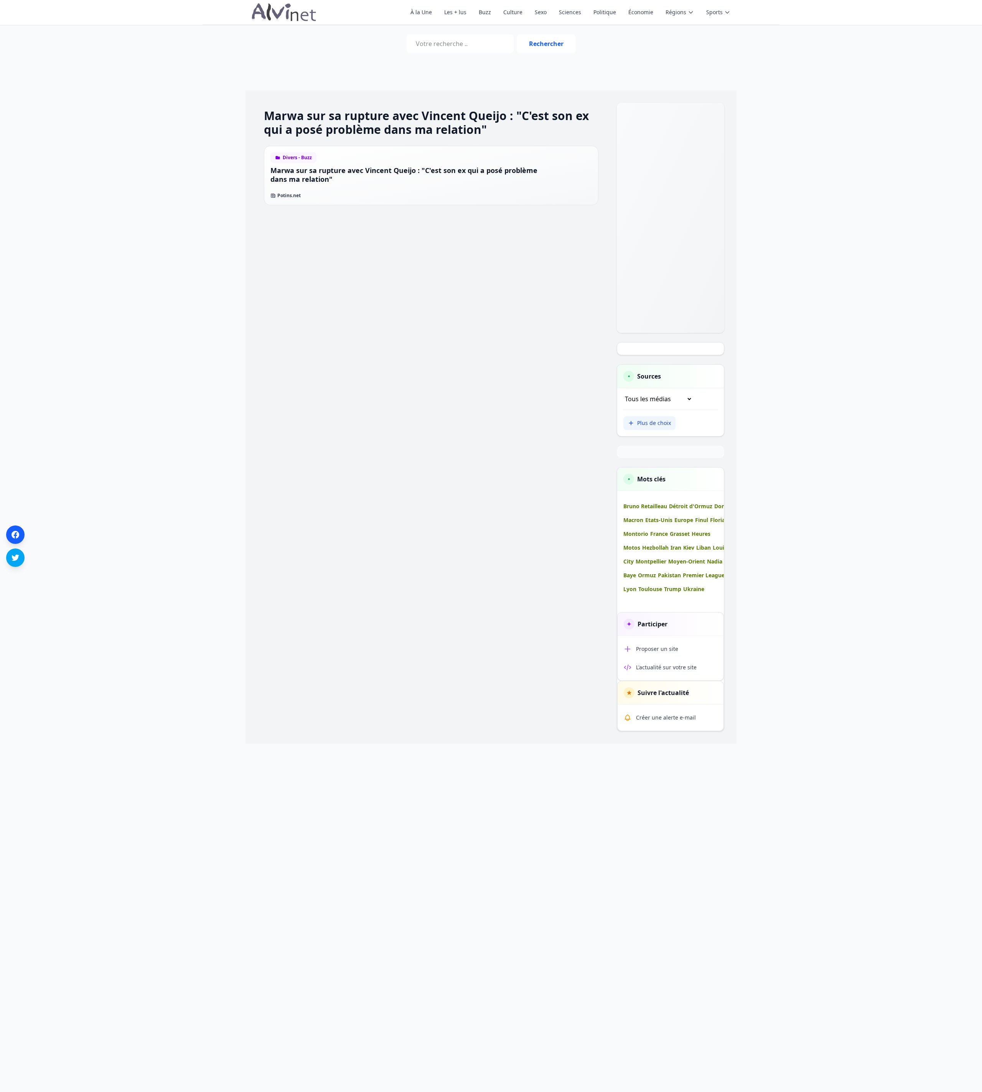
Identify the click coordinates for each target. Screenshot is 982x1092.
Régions (676, 12)
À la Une (421, 12)
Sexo (541, 12)
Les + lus (455, 12)
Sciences (570, 12)
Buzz (485, 12)
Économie (640, 12)
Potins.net (289, 196)
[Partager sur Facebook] (15, 534)
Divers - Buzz (297, 158)
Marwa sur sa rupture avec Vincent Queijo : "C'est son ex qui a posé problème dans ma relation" (403, 175)
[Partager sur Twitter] (15, 557)
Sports (714, 12)
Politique (604, 12)
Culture (512, 12)
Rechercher (546, 44)
